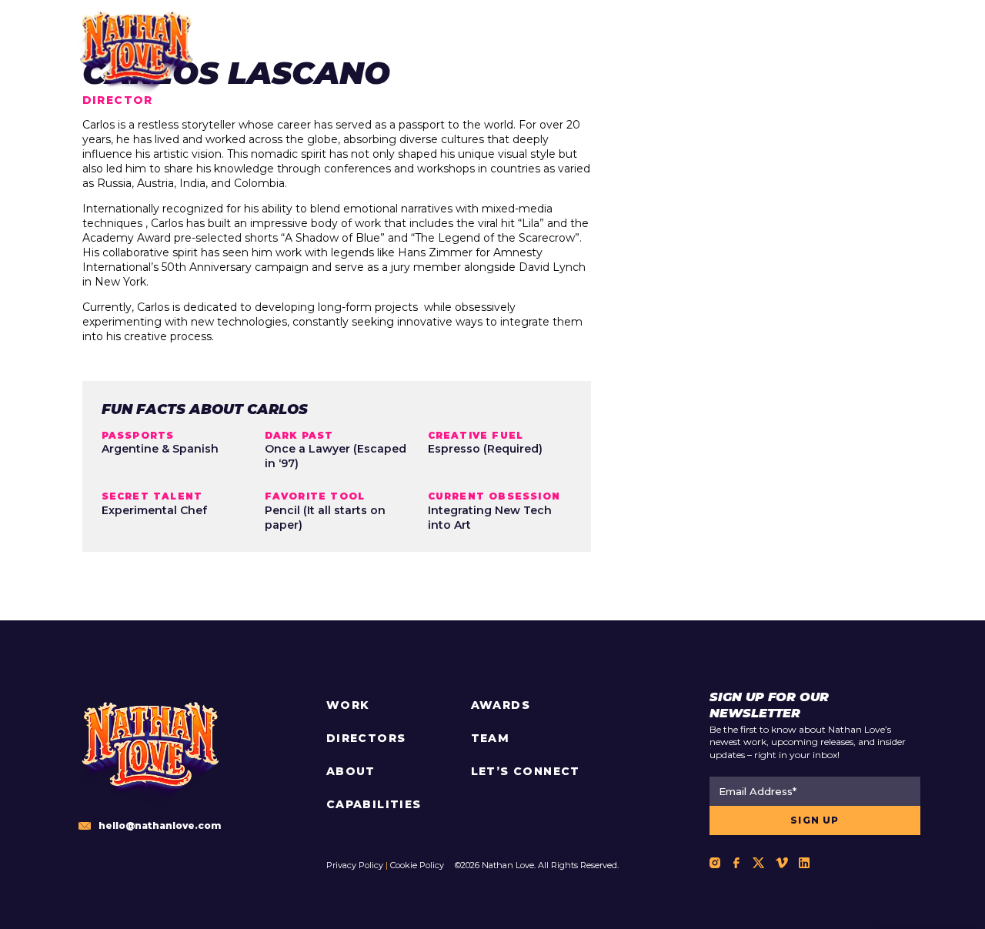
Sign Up (814, 820)
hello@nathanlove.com (159, 825)
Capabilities (374, 804)
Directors (366, 738)
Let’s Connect (525, 771)
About (351, 771)
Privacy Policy (354, 865)
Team (490, 738)
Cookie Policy (417, 865)
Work (348, 705)
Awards (500, 705)
